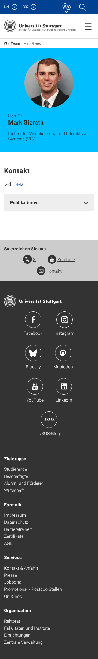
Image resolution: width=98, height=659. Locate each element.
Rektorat (12, 621)
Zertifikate (13, 536)
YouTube (66, 259)
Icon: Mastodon (63, 353)
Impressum (15, 515)
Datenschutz (16, 522)
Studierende (15, 469)
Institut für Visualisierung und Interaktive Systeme (5, 43)
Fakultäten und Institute (27, 628)
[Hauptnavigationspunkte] (88, 26)
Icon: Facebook (33, 319)
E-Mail (19, 184)
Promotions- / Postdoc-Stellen (33, 589)
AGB (8, 543)
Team (15, 43)
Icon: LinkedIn (64, 386)
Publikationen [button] (24, 202)
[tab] (49, 202)
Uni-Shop (13, 596)
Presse (10, 575)
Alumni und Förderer (23, 483)
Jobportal (13, 582)
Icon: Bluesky (33, 353)
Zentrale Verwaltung (23, 642)
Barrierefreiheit (18, 529)
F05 (25, 7)
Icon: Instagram (64, 319)
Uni (6, 7)
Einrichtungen (17, 635)
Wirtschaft (14, 490)
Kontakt (54, 271)
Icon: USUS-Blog (49, 419)
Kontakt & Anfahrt (21, 568)
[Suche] (82, 7)
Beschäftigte (16, 476)
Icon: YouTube (35, 386)
